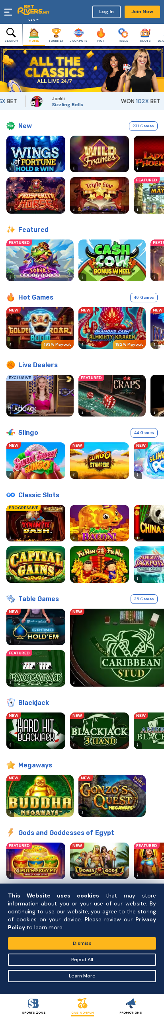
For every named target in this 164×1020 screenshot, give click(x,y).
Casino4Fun (82, 1012)
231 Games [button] (143, 125)
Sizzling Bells (58, 104)
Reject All (82, 959)
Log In (106, 11)
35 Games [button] (144, 598)
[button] (6, 69)
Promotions (130, 1012)
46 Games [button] (144, 297)
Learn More (82, 976)
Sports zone (33, 1012)
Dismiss (82, 943)
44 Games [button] (144, 432)
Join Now (142, 11)
